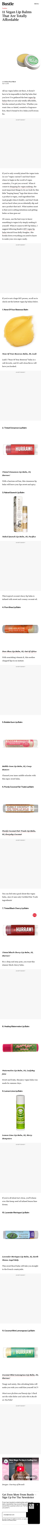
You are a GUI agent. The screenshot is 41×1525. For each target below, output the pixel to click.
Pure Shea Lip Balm (11, 651)
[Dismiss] (37, 1504)
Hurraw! (6, 1378)
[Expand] (30, 1504)
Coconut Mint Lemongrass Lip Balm (18, 1375)
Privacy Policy (12, 1520)
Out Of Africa (30, 651)
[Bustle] (8, 4)
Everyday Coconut (13, 834)
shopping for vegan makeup (21, 186)
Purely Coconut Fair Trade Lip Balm (18, 831)
